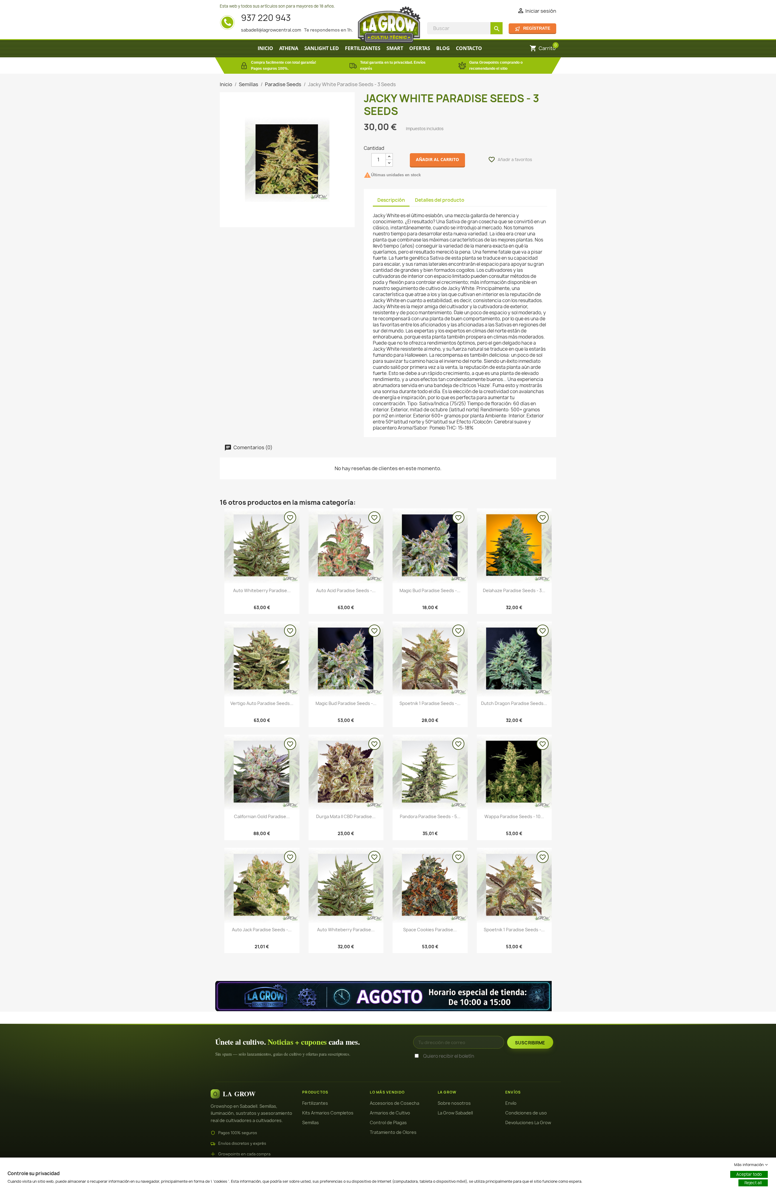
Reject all (753, 1182)
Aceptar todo (749, 1174)
